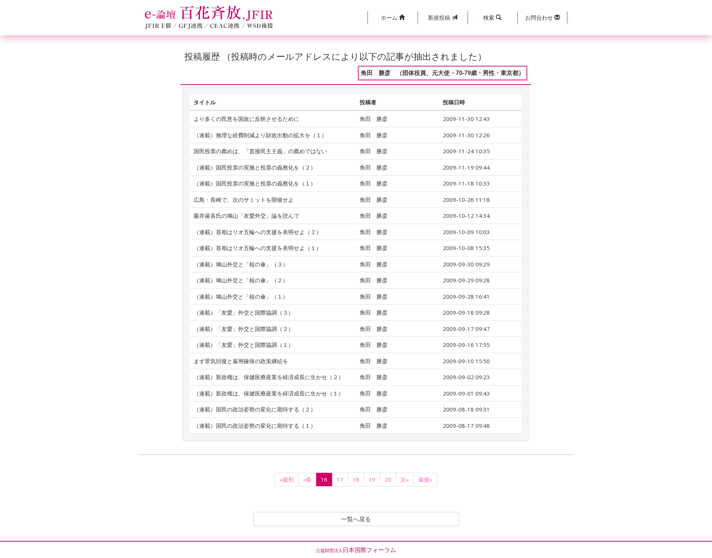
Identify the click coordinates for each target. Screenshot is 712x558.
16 (324, 479)
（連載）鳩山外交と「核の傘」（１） (241, 296)
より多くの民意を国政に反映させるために (246, 118)
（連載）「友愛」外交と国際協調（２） (244, 328)
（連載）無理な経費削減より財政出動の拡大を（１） (260, 135)
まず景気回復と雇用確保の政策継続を (241, 361)
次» (404, 479)
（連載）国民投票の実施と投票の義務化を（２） (255, 167)
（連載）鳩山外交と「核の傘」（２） (241, 280)
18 (356, 479)
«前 (307, 479)
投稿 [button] (440, 17)
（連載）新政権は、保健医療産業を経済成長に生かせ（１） (269, 393)
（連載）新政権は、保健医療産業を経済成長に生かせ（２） (269, 377)
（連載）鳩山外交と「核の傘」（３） (241, 264)
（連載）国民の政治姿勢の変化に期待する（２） (255, 409)
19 (372, 479)
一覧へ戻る (356, 519)
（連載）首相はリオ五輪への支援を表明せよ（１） (258, 248)
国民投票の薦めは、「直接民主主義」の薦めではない (260, 151)
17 (340, 479)
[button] (392, 17)
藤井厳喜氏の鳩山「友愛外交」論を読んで (246, 215)
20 (388, 479)
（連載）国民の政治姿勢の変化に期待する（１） (255, 425)
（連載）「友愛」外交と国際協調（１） (244, 344)
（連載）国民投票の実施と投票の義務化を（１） (255, 183)
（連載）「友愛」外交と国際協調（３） (244, 312)
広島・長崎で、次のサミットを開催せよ (244, 199)
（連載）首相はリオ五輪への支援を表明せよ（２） (258, 232)
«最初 (287, 479)
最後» (425, 479)
